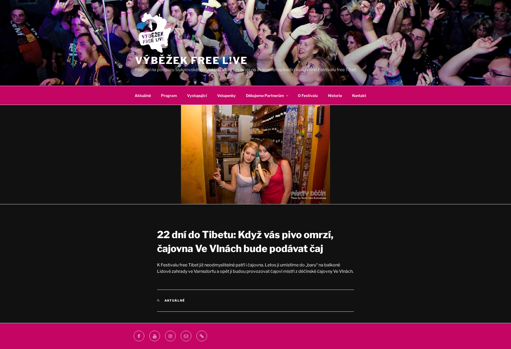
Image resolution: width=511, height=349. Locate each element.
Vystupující (197, 95)
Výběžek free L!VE (191, 60)
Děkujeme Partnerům (265, 95)
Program (169, 95)
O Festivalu (308, 95)
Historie (335, 95)
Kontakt (359, 95)
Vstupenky (226, 95)
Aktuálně (143, 95)
